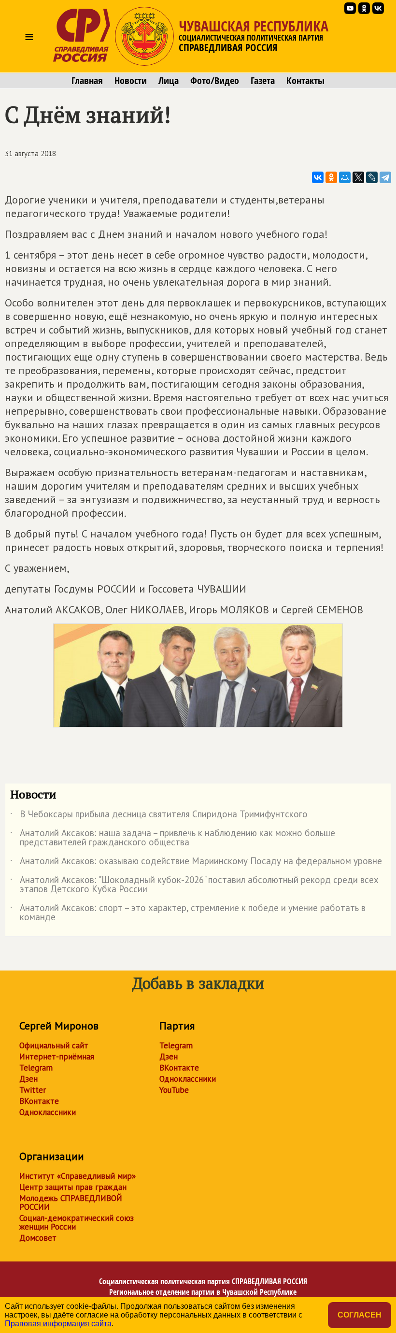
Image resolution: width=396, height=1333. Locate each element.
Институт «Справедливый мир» (77, 1176)
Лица (168, 80)
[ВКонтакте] (318, 177)
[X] (358, 177)
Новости (130, 80)
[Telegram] (385, 177)
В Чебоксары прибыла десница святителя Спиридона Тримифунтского (159, 816)
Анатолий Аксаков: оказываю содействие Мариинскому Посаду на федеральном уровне (196, 862)
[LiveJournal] (372, 177)
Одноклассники (47, 1112)
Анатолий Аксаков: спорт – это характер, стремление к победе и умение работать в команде (188, 913)
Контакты (305, 80)
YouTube (174, 1090)
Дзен (28, 1078)
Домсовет (38, 1237)
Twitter (32, 1090)
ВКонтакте (39, 1101)
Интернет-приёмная (56, 1056)
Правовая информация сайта (58, 1323)
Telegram (36, 1067)
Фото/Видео (214, 80)
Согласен (360, 1315)
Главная (87, 80)
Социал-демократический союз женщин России (76, 1222)
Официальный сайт (53, 1045)
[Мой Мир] (345, 177)
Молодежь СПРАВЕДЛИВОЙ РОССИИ (70, 1202)
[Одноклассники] (331, 177)
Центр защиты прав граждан (73, 1187)
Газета (263, 80)
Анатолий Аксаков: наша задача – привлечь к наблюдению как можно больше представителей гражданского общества (172, 838)
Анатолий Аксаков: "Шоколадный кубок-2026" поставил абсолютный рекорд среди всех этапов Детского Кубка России (194, 885)
